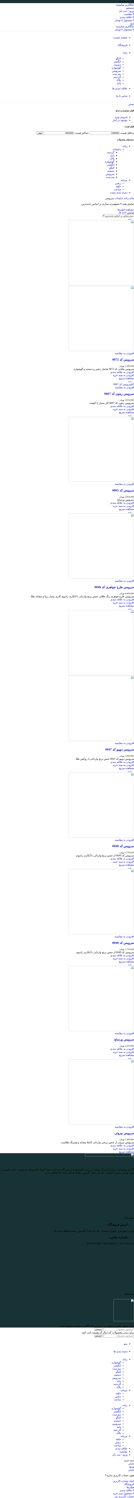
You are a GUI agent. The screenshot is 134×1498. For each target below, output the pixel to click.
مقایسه (123, 1451)
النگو (118, 58)
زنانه (125, 146)
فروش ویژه (121, 117)
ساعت (117, 189)
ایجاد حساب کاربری (123, 1481)
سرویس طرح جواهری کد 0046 (114, 587)
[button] (123, 375)
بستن (131, 104)
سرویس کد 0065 (123, 490)
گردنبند (117, 77)
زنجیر (118, 183)
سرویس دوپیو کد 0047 (119, 749)
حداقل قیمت (127, 133)
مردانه (124, 180)
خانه (131, 198)
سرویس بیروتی (124, 1133)
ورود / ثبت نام (120, 1454)
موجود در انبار (120, 120)
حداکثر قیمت (82, 133)
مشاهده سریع (126, 378)
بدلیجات (116, 149)
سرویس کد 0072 (123, 359)
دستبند (117, 64)
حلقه (118, 186)
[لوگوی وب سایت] (125, 4)
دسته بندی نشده (118, 192)
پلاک (118, 80)
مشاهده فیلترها (125, 209)
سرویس (116, 70)
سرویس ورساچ (124, 1039)
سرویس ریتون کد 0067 (119, 393)
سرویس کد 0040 (123, 846)
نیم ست (116, 74)
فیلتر (40, 133)
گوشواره (116, 67)
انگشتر (117, 61)
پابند (119, 83)
